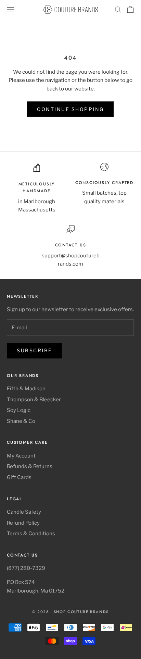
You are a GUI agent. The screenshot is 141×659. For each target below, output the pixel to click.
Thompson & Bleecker (34, 399)
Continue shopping (70, 109)
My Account (21, 456)
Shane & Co (21, 421)
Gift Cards (19, 477)
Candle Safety (24, 512)
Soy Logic (18, 410)
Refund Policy (23, 523)
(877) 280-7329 (26, 568)
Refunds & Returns (29, 466)
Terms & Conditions (31, 533)
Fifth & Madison (26, 389)
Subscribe (34, 350)
